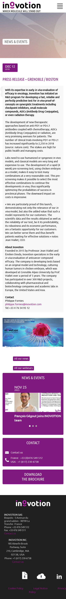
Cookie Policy (15, 588)
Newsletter (41, 581)
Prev (9, 404)
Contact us (17, 452)
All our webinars (23, 368)
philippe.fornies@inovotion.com (23, 304)
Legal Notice (40, 588)
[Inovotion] (33, 505)
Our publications (25, 582)
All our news (21, 358)
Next (56, 404)
